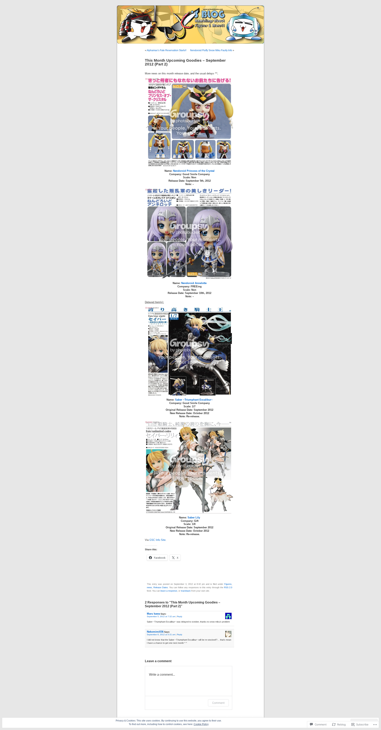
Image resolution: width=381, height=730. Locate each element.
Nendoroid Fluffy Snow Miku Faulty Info (211, 50)
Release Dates (160, 587)
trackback (186, 591)
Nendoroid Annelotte (194, 283)
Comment (218, 702)
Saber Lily (194, 517)
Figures (228, 584)
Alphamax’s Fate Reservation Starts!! (166, 50)
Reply (179, 616)
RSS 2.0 (228, 587)
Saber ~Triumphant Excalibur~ (194, 399)
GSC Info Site (157, 540)
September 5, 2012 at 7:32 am (161, 616)
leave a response (169, 591)
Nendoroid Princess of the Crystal (194, 171)
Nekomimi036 (155, 631)
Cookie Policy (201, 724)
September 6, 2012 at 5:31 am (161, 634)
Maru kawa (153, 613)
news (149, 587)
